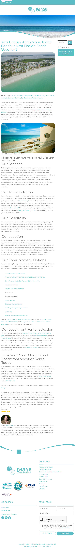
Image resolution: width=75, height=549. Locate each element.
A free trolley (23, 201)
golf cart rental (14, 208)
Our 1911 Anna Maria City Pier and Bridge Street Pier (22, 281)
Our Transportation (26, 95)
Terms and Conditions (46, 467)
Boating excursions (11, 285)
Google (3, 388)
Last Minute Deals (45, 469)
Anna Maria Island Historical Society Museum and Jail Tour (25, 277)
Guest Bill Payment (45, 479)
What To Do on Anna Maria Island (18, 319)
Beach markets (10, 300)
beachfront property (29, 333)
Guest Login (43, 481)
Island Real (37, 10)
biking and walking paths (26, 210)
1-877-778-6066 (6, 511)
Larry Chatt (9, 425)
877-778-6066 (10, 381)
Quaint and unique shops (13, 304)
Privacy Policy (43, 474)
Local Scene (43, 486)
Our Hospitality (39, 95)
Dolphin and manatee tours (14, 289)
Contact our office (44, 376)
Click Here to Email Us (9, 514)
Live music (8, 312)
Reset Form (47, 533)
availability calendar (32, 347)
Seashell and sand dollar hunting (16, 315)
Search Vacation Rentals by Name (50, 472)
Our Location (49, 95)
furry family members (40, 336)
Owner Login (43, 477)
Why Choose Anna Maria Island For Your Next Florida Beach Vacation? (26, 46)
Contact (41, 488)
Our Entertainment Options (10, 98)
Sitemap (42, 484)
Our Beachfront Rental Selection (32, 98)
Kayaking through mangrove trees (16, 308)
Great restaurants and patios (15, 273)
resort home (7, 338)
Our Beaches (15, 95)
